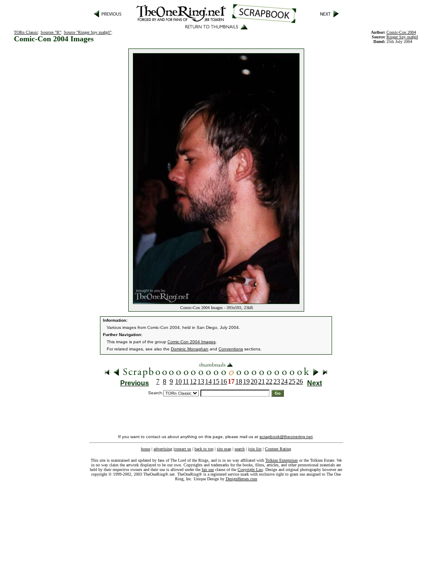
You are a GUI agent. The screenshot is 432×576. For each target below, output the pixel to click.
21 (261, 381)
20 (254, 381)
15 (216, 381)
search (240, 449)
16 (223, 381)
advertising (163, 449)
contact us (182, 449)
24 (284, 381)
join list (255, 449)
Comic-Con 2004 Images (191, 341)
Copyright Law (250, 469)
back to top (203, 449)
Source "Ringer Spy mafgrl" (87, 32)
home (145, 449)
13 (200, 381)
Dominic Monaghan (189, 349)
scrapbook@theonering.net (286, 436)
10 (178, 381)
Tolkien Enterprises (281, 460)
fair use (208, 469)
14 (208, 381)
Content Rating (278, 449)
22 (269, 381)
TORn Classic (26, 32)
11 (186, 381)
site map (224, 449)
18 (238, 381)
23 (276, 381)
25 (292, 381)
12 (193, 381)
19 (246, 381)
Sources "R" (50, 32)
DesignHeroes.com (241, 478)
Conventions (231, 349)
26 (299, 381)
